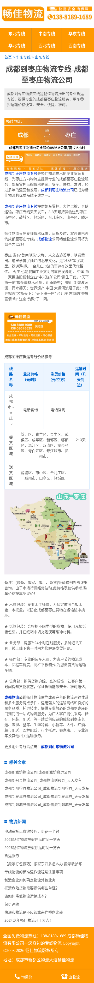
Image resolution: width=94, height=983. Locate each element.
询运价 (26, 977)
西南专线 (76, 46)
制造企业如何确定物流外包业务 (30, 880)
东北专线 (16, 34)
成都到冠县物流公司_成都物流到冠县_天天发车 (43, 780)
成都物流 (44, 239)
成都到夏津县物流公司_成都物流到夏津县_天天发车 (46, 796)
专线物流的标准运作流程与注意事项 (33, 872)
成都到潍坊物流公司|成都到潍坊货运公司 (37, 772)
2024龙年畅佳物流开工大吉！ (28, 920)
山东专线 (42, 57)
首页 (8, 57)
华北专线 (16, 46)
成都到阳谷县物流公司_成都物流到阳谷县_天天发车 (46, 788)
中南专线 (46, 34)
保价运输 (11, 904)
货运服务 (11, 856)
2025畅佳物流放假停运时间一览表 (32, 848)
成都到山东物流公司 (57, 747)
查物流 (74, 977)
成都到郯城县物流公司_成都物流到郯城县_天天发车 (46, 804)
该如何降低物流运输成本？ (26, 896)
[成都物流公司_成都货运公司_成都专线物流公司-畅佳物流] (23, 14)
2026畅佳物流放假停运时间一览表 (32, 839)
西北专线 (46, 46)
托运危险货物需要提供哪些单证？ (31, 888)
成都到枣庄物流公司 (57, 190)
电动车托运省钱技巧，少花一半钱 (31, 831)
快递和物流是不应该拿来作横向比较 (33, 912)
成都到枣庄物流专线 (20, 173)
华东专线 (76, 34)
